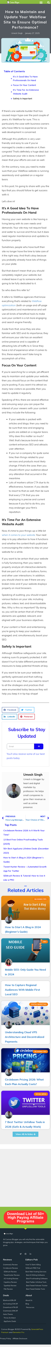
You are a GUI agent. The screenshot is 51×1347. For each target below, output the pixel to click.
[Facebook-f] (25, 1254)
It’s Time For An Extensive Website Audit (26, 92)
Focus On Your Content (24, 85)
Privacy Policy (5, 1338)
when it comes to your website (18, 534)
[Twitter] (21, 1254)
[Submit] (38, 746)
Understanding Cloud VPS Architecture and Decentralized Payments (24, 1037)
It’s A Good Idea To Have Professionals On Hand (25, 78)
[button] (41, 2)
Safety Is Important (22, 98)
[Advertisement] (25, 1180)
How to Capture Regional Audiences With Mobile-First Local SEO (22, 989)
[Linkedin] (30, 1254)
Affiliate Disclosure (20, 1338)
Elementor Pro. (19, 1332)
